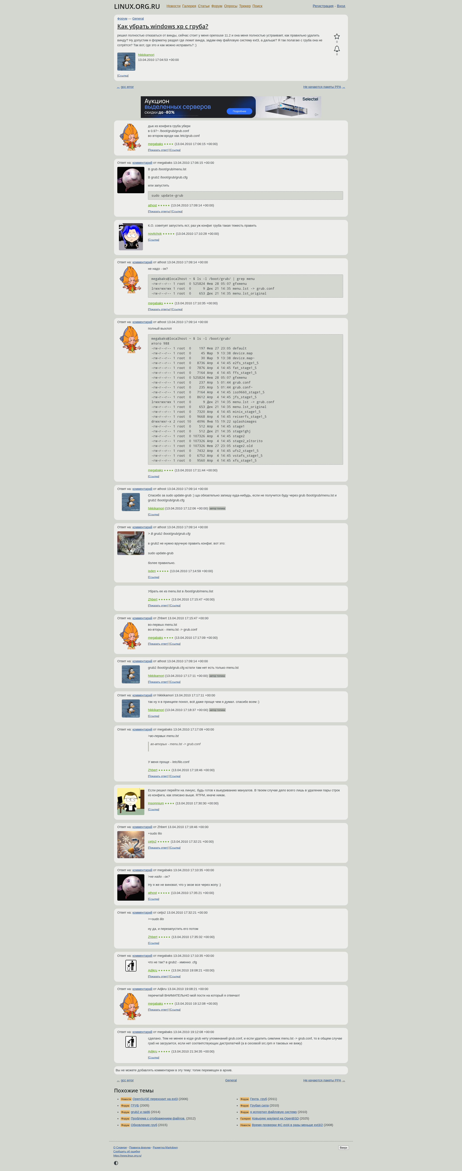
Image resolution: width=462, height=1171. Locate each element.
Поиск (257, 6)
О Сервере (120, 1147)
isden (152, 571)
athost (152, 205)
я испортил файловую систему (273, 1112)
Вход (341, 6)
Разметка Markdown (165, 1147)
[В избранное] (336, 36)
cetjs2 (152, 841)
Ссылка (123, 75)
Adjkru (152, 970)
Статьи (204, 6)
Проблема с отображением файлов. (158, 1118)
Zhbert (152, 599)
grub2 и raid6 (140, 1112)
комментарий (142, 163)
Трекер (245, 6)
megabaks (155, 144)
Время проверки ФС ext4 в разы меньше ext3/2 (287, 1125)
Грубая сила (259, 1105)
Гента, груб (258, 1099)
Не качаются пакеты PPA (322, 87)
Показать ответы (159, 211)
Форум (216, 6)
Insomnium (156, 803)
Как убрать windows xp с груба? (162, 26)
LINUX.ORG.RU (137, 6)
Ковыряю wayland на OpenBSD (275, 1118)
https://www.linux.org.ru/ (127, 1155)
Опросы (230, 6)
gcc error (127, 87)
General (138, 18)
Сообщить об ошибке (126, 1151)
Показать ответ (158, 150)
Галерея (189, 6)
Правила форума (140, 1147)
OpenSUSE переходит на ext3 (155, 1099)
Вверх (343, 1147)
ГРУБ (135, 1105)
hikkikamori (146, 55)
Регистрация (323, 6)
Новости (173, 6)
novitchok (155, 234)
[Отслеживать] (336, 49)
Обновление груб (144, 1125)
